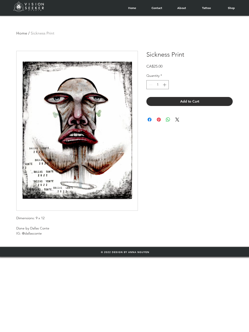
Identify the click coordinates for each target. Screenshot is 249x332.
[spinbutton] (157, 84)
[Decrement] (150, 84)
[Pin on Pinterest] (159, 119)
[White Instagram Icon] (241, 39)
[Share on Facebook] (149, 119)
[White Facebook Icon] (241, 30)
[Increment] (165, 84)
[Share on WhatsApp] (168, 119)
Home (21, 33)
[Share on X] (177, 119)
